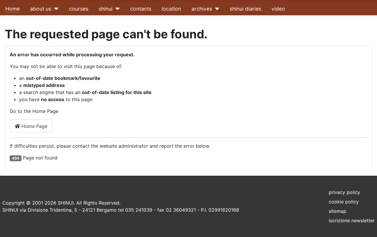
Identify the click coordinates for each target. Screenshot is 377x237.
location (171, 9)
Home (12, 9)
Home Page (33, 126)
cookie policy (344, 202)
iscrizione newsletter (352, 220)
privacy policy (344, 192)
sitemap (337, 211)
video (278, 9)
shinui (106, 9)
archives (201, 9)
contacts (140, 9)
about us (40, 9)
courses (78, 9)
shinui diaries (245, 9)
